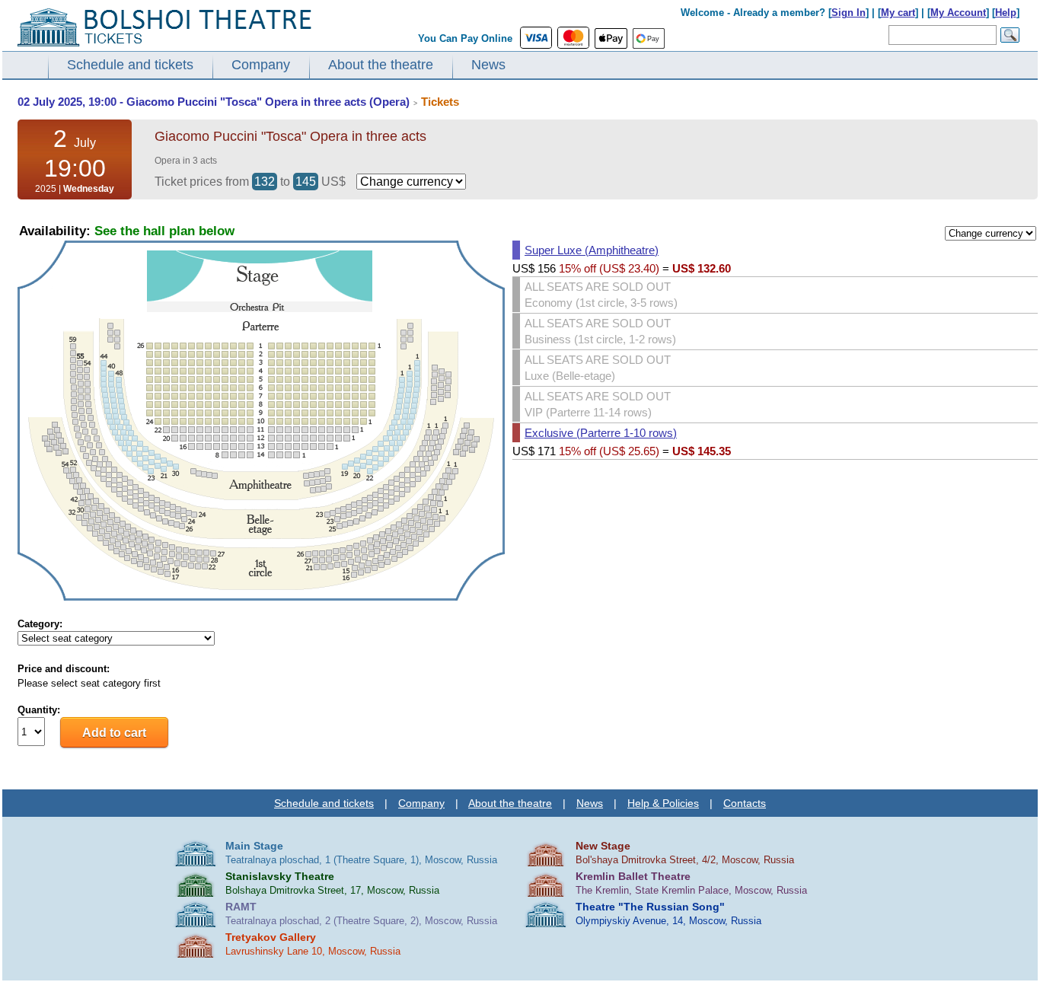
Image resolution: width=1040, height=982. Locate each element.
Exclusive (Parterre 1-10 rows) (601, 432)
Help (1005, 12)
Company (260, 64)
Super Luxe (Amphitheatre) (592, 250)
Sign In (848, 12)
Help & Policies (663, 803)
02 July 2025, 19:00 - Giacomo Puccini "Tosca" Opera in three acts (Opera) (214, 101)
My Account (958, 12)
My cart (898, 12)
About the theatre (380, 64)
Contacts (744, 803)
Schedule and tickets (130, 64)
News (488, 64)
